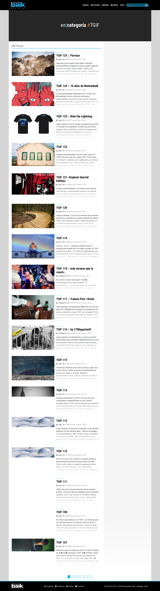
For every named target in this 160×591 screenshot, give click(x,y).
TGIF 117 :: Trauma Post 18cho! (75, 299)
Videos (105, 5)
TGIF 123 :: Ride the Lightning (74, 116)
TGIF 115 (61, 360)
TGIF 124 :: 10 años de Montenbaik (77, 86)
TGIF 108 (61, 512)
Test (122, 5)
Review (114, 5)
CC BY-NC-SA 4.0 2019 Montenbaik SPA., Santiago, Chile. (126, 586)
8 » (90, 577)
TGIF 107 (61, 542)
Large (60, 59)
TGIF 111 (61, 481)
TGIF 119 (61, 238)
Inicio (86, 5)
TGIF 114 (61, 390)
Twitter (71, 586)
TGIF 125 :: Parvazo (68, 55)
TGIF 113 (61, 420)
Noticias (95, 5)
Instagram (49, 586)
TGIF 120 (61, 207)
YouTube (80, 586)
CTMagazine (62, 276)
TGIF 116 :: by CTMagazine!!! (73, 329)
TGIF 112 (61, 451)
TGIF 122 (61, 147)
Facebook (61, 586)
